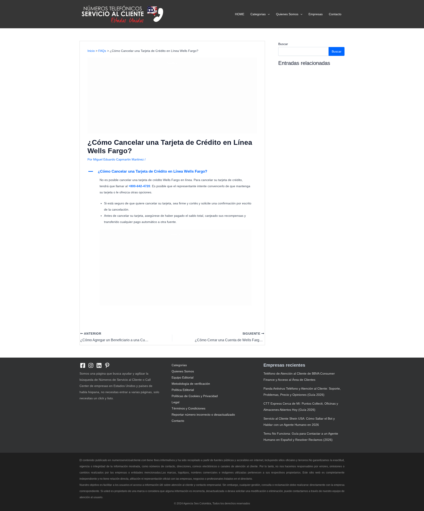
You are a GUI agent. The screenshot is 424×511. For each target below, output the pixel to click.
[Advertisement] (172, 99)
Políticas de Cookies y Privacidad (195, 396)
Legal (175, 402)
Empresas (316, 14)
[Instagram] (91, 365)
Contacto (335, 14)
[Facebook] (82, 365)
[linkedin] (99, 365)
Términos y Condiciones (188, 408)
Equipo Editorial (182, 377)
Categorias (258, 14)
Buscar (283, 44)
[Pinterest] (107, 365)
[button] (268, 14)
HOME (239, 14)
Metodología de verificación (191, 383)
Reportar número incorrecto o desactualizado (203, 414)
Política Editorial (183, 390)
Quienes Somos (287, 14)
